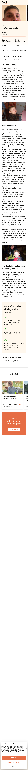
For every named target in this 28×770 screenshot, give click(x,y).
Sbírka (3, 50)
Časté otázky (22, 50)
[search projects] (22, 2)
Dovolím (14, 757)
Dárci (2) (8, 50)
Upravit (13, 766)
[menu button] (25, 2)
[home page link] (5, 2)
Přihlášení (17, 2)
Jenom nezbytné (14, 762)
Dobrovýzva (15, 50)
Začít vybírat (14, 429)
